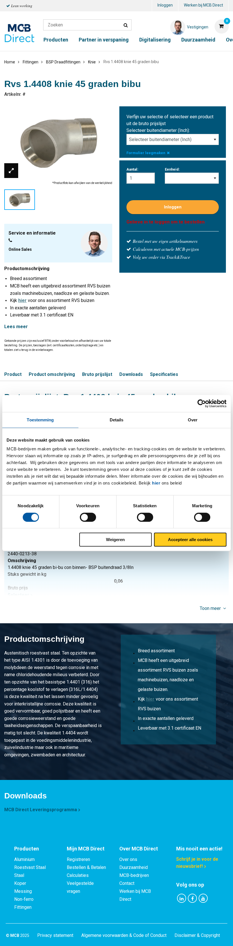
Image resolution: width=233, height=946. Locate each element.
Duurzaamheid (198, 40)
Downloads (131, 374)
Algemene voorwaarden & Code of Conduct (124, 935)
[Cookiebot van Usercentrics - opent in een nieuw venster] (201, 403)
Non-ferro (24, 899)
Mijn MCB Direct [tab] (86, 849)
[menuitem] (165, 6)
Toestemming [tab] (40, 419)
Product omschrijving (52, 374)
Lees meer (16, 326)
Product (13, 374)
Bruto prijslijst (97, 374)
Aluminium (24, 859)
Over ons (128, 859)
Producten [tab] (26, 849)
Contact (126, 883)
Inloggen (165, 5)
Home (9, 62)
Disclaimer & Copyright (197, 935)
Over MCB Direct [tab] (138, 849)
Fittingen (23, 907)
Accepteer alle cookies (190, 539)
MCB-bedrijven (134, 875)
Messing (23, 891)
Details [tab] (117, 419)
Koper (20, 883)
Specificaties (164, 374)
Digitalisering (155, 40)
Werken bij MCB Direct (203, 5)
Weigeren (115, 539)
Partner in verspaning (104, 40)
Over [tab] (192, 419)
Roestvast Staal (30, 867)
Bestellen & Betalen (86, 867)
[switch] (88, 517)
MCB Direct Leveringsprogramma (40, 809)
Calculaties (78, 875)
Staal (19, 875)
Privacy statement (55, 935)
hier (156, 483)
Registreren (78, 859)
